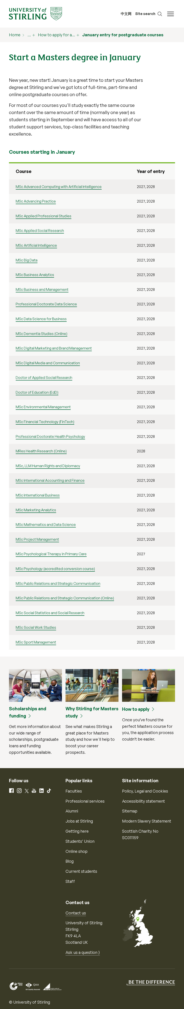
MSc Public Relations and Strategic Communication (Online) (65, 598)
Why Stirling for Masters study (92, 712)
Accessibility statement (143, 801)
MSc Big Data (26, 260)
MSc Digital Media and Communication (48, 363)
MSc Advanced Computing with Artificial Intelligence (59, 186)
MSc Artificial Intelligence (36, 245)
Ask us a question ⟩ (83, 952)
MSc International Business (38, 495)
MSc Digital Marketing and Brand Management (54, 348)
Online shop (77, 851)
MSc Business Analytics (35, 274)
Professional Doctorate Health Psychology (50, 436)
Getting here (77, 831)
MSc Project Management (37, 539)
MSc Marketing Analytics (36, 510)
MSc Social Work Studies (36, 627)
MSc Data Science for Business (41, 319)
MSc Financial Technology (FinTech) (45, 421)
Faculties (74, 791)
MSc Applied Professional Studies (43, 216)
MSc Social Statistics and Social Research (50, 613)
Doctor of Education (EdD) (37, 392)
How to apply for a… (56, 34)
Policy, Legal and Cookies (145, 791)
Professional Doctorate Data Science (46, 304)
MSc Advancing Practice (36, 201)
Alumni (72, 810)
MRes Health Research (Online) (41, 451)
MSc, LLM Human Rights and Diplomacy (48, 466)
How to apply (135, 709)
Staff (70, 881)
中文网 (126, 13)
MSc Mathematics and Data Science (46, 524)
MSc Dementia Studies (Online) (41, 333)
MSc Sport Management (36, 642)
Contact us (76, 912)
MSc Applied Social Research (40, 230)
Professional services (85, 801)
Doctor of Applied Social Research (44, 377)
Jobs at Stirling (79, 821)
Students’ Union (80, 841)
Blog (70, 861)
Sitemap (129, 810)
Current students (81, 871)
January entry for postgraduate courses (122, 34)
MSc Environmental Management (43, 407)
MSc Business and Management (42, 289)
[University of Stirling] (35, 13)
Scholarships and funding (27, 712)
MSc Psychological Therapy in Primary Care (51, 554)
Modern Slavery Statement (146, 821)
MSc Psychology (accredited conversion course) (55, 568)
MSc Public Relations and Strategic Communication (58, 583)
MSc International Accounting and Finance (50, 480)
